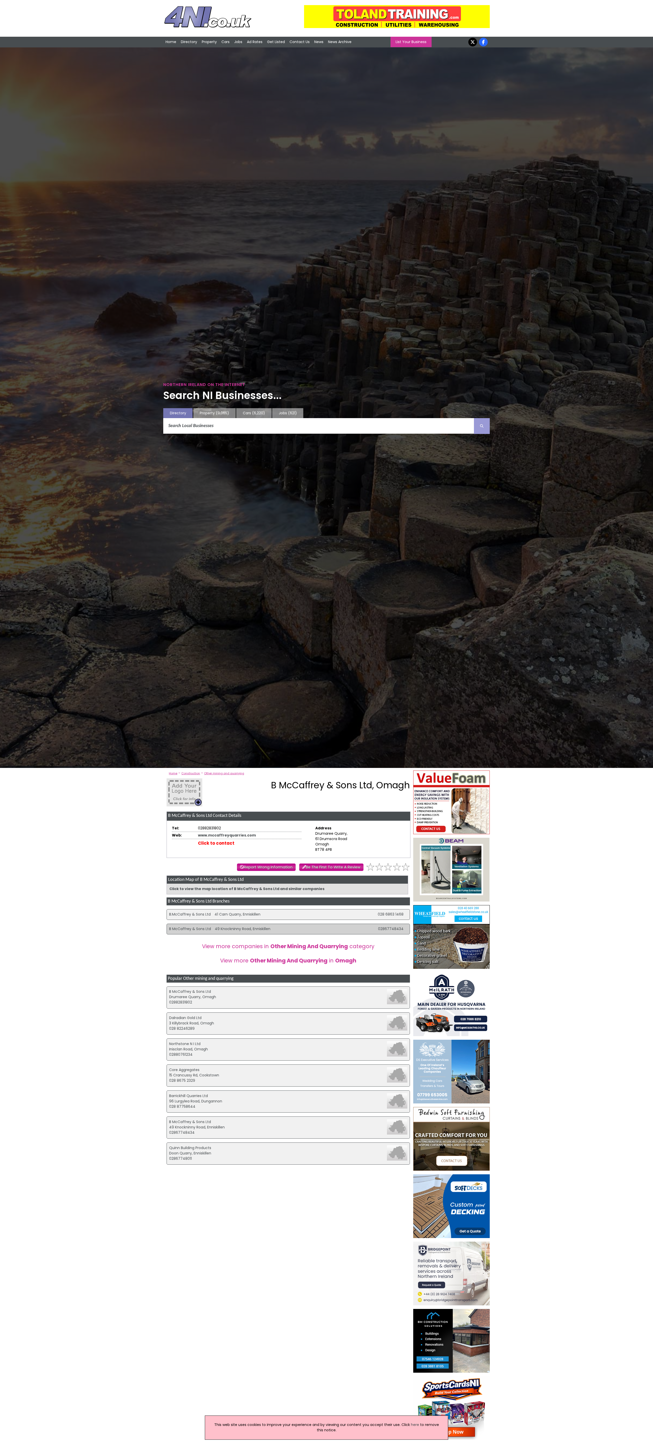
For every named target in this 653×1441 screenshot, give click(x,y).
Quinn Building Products (190, 1147)
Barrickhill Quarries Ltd (188, 1095)
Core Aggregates (184, 1069)
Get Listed (276, 41)
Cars (225, 41)
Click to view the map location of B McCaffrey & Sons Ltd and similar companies (246, 888)
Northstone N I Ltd (184, 1043)
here (415, 1424)
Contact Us (300, 41)
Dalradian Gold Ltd (185, 1017)
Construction (190, 773)
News (318, 41)
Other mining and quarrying (224, 773)
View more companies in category (288, 946)
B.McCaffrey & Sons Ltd (190, 914)
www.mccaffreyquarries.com (227, 835)
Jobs (238, 41)
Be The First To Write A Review (333, 867)
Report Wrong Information (268, 867)
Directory (189, 41)
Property (209, 41)
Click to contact (216, 843)
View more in (288, 960)
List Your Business (411, 41)
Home (171, 41)
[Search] (482, 426)
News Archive (339, 41)
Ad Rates (254, 41)
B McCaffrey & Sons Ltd (190, 928)
